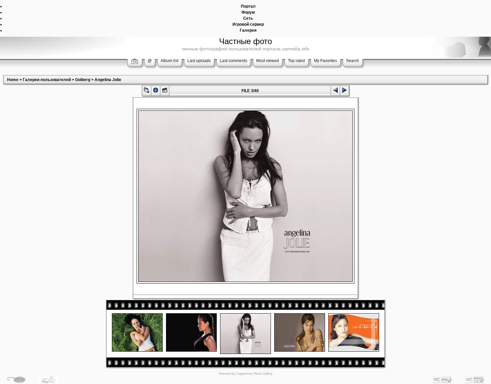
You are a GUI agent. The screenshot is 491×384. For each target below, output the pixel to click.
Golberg (82, 79)
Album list (169, 60)
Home (12, 79)
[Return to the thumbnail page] (146, 91)
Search (352, 60)
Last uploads (199, 60)
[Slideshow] (164, 91)
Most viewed (267, 60)
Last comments (233, 60)
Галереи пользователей (47, 79)
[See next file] (344, 91)
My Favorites (325, 60)
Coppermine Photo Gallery (254, 373)
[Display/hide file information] (155, 91)
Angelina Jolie (108, 79)
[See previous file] (335, 91)
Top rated (296, 60)
